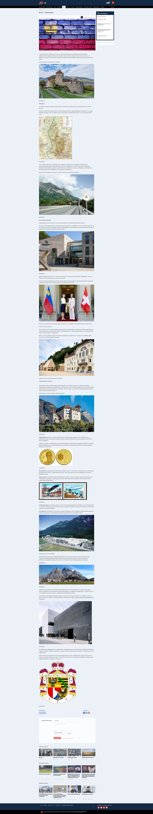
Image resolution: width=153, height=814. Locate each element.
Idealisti (42, 812)
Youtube (107, 807)
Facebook (99, 807)
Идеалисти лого (41, 3)
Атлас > (43, 9)
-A (54, 17)
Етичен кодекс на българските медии (67, 805)
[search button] (113, 3)
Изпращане (57, 738)
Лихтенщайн (42, 712)
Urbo (53, 805)
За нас (42, 805)
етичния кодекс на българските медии (80, 811)
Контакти (45, 805)
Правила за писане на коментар (67, 738)
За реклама (50, 805)
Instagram (104, 807)
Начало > (40, 9)
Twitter (101, 807)
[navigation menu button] (45, 3)
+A (52, 17)
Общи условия (57, 805)
